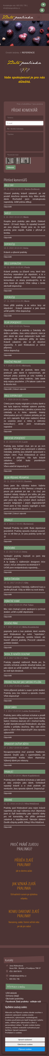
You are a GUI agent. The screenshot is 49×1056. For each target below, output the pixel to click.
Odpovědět (8, 207)
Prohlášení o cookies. (13, 1033)
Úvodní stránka (12, 53)
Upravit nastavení (25, 1040)
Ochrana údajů (12, 996)
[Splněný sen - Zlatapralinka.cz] (17, 17)
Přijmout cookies (25, 1049)
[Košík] (43, 5)
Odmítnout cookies (25, 1044)
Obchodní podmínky (14, 999)
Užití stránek (11, 993)
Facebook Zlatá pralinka (17, 1002)
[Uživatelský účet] (42, 10)
